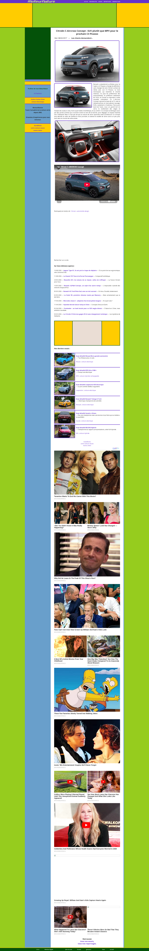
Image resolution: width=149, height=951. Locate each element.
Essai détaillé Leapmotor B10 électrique (90, 385)
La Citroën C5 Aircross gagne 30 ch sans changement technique (85, 314)
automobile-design (83, 211)
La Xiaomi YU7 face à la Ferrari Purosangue (78, 276)
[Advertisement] (74, 15)
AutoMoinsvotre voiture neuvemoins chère (38, 128)
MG (77, 433)
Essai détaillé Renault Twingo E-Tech (88, 399)
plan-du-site (68, 949)
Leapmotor (79, 390)
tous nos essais (87, 941)
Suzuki (78, 421)
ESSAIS (100, 1)
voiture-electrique (87, 362)
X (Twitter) (38, 93)
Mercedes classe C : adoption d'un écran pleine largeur (82, 301)
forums (79, 949)
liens (103, 949)
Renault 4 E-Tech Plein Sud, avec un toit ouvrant (79, 291)
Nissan (78, 362)
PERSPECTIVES (116, 1)
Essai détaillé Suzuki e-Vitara (86, 413)
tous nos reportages (87, 943)
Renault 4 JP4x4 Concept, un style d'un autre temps (82, 286)
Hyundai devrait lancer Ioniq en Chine (76, 305)
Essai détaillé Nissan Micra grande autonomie (92, 356)
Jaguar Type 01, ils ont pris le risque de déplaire (80, 270)
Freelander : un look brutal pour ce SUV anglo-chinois (83, 308)
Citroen (73, 211)
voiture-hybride (84, 433)
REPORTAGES (107, 1)
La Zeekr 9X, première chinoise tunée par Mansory (82, 295)
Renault (78, 405)
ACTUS (86, 1)
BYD (77, 376)
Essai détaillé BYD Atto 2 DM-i (86, 370)
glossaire (88, 949)
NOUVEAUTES (93, 1)
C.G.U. (37, 949)
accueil (112, 949)
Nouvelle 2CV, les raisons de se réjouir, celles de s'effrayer (85, 280)
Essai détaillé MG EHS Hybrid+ (86, 428)
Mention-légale (49, 949)
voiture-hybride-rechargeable (89, 376)
